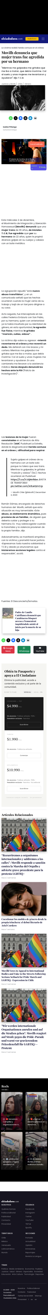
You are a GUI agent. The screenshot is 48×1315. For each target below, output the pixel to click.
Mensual (27, 692)
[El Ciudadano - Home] (11, 39)
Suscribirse (24, 725)
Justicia (4, 1271)
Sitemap (38, 1296)
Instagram (30, 1212)
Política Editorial (8, 1212)
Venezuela (6, 1245)
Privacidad (6, 1224)
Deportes (39, 1274)
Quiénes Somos (8, 1209)
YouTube (40, 651)
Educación (6, 1274)
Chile (20, 84)
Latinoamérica (7, 1249)
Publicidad (6, 1216)
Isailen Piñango (10, 127)
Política (4, 1269)
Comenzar (24, 755)
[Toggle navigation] (43, 38)
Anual (38, 692)
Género (28, 84)
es (32, 1299)
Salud (12, 1271)
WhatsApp (24, 651)
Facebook (29, 1209)
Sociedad (38, 1271)
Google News (9, 649)
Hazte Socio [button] (32, 39)
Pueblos (38, 1269)
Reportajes (30, 1252)
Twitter (28, 1216)
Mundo (4, 1252)
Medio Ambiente (16, 1269)
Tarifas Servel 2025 (25, 1296)
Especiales (28, 1271)
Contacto (5, 1220)
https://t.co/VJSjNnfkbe (24, 479)
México (4, 1241)
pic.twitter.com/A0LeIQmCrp (27, 486)
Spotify (28, 1227)
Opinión (28, 1245)
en (36, 1299)
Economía (29, 1269)
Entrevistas (30, 1249)
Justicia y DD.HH (8, 84)
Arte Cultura (17, 1274)
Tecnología (29, 1274)
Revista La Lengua (33, 1256)
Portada (29, 1238)
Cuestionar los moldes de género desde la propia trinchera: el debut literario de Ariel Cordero (23, 922)
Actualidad (30, 1241)
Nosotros (21, 1288)
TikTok (28, 1224)
